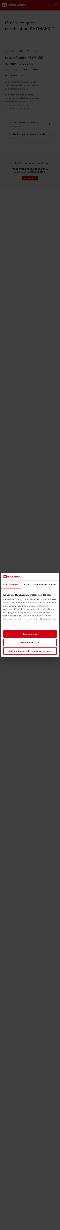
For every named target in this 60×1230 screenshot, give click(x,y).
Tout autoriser (30, 634)
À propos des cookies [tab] (45, 584)
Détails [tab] (26, 584)
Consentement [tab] (10, 584)
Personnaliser (28, 642)
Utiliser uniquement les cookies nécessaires (30, 651)
